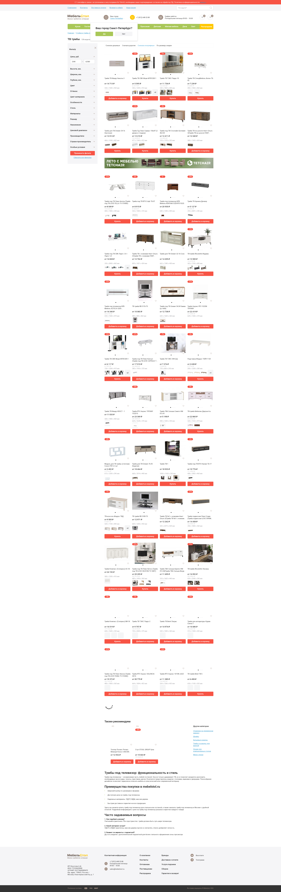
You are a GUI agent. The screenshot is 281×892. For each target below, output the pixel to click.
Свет (193, 26)
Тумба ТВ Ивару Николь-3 (114, 78)
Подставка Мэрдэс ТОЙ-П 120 (199, 359)
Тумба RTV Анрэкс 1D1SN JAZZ (172, 674)
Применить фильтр (82, 153)
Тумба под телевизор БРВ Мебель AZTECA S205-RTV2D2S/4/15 (114, 307)
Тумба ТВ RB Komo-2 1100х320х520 (112, 727)
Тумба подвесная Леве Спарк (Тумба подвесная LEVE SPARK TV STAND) (199, 517)
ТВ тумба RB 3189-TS (140, 516)
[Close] (95, 48)
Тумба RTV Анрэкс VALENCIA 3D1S (143, 675)
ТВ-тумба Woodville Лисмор (198, 569)
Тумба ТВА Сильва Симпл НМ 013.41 (171, 412)
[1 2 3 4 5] (117, 63)
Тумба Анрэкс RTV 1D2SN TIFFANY (197, 307)
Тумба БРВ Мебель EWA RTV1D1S (145, 831)
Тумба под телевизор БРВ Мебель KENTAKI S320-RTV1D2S (172, 202)
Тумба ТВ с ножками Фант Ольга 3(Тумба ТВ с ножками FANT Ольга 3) (144, 255)
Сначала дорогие (129, 45)
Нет (123, 34)
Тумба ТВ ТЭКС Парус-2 (141, 621)
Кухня (77, 26)
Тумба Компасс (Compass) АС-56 (117, 831)
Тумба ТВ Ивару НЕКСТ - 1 (114, 411)
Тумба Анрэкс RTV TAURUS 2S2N (200, 779)
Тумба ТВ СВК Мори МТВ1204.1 (116, 359)
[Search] (211, 8)
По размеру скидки (164, 45)
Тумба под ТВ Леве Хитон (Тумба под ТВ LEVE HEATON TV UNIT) (145, 570)
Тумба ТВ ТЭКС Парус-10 (169, 78)
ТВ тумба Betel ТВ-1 (194, 831)
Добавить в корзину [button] (117, 98)
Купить (145, 98)
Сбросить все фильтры (83, 157)
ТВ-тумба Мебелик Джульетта (199, 411)
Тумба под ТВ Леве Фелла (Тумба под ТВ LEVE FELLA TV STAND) (117, 202)
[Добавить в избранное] (128, 72)
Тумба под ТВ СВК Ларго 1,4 (115, 779)
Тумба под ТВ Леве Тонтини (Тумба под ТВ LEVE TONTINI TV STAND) (144, 885)
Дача (185, 26)
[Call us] (132, 17)
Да (104, 34)
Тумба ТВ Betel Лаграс (168, 621)
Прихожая (145, 26)
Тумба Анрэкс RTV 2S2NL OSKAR (199, 884)
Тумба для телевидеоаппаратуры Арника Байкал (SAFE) (173, 885)
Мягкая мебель (171, 26)
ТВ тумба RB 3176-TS (140, 306)
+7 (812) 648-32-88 (143, 17)
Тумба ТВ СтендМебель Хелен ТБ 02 (200, 79)
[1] (117, 869)
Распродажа (206, 26)
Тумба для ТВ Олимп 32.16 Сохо (172, 254)
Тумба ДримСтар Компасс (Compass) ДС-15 (170, 832)
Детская (157, 26)
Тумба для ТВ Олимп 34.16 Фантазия (114, 132)
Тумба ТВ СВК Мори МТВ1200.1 (144, 78)
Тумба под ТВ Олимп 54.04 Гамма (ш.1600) (173, 307)
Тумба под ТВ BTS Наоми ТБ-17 (199, 464)
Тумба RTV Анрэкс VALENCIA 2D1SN (171, 780)
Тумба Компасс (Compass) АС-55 (117, 569)
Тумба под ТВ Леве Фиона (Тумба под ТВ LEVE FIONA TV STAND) (117, 675)
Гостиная (88, 26)
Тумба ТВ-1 (164, 464)
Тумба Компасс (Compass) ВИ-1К (117, 621)
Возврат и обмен (116, 8)
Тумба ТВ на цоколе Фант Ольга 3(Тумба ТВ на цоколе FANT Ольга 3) (199, 132)
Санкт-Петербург (116, 18)
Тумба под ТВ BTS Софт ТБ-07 (143, 201)
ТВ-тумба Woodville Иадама (198, 254)
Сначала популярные (146, 45)
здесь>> (203, 2)
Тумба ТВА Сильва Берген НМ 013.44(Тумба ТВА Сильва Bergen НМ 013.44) (172, 570)
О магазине (72, 8)
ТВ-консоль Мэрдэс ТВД (113, 516)
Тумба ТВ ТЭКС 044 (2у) (169, 359)
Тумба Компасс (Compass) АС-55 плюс (200, 727)
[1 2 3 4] (200, 116)
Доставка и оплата (98, 8)
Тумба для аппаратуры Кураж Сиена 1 (198, 622)
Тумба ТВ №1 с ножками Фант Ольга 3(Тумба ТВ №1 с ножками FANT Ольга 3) (172, 517)
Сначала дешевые (113, 45)
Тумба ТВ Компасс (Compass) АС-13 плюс (143, 780)
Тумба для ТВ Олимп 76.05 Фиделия (142, 465)
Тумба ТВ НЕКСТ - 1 (167, 726)
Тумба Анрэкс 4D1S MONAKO (115, 884)
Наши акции (131, 8)
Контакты (84, 8)
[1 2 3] (173, 239)
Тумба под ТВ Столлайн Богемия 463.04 (172, 132)
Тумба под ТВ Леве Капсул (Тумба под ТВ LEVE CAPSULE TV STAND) (145, 360)
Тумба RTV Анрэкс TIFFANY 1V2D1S (142, 412)
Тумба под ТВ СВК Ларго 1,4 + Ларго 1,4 (115, 255)
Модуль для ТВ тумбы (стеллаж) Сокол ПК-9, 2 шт (117, 465)
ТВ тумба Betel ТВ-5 (194, 674)
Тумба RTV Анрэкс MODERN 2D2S (145, 726)
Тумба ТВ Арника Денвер (197, 201)
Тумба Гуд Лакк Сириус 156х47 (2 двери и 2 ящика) (145, 132)
